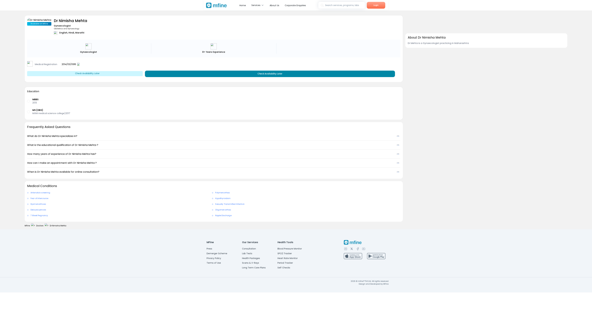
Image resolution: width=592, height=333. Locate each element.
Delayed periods (38, 209)
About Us (274, 5)
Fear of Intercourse (39, 198)
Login (376, 5)
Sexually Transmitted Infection (230, 204)
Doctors (39, 225)
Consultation (249, 248)
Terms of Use (214, 262)
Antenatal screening (40, 192)
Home (242, 5)
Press (209, 248)
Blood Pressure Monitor (290, 248)
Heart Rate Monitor (288, 258)
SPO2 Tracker (285, 253)
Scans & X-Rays (250, 262)
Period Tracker (285, 262)
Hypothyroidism (222, 198)
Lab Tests (247, 253)
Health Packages (251, 258)
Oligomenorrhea (223, 209)
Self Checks (284, 267)
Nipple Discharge (223, 215)
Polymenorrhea (222, 192)
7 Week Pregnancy (39, 215)
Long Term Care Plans (254, 267)
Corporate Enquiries (295, 5)
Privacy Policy (214, 258)
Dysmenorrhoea (38, 204)
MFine (27, 225)
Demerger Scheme (217, 253)
